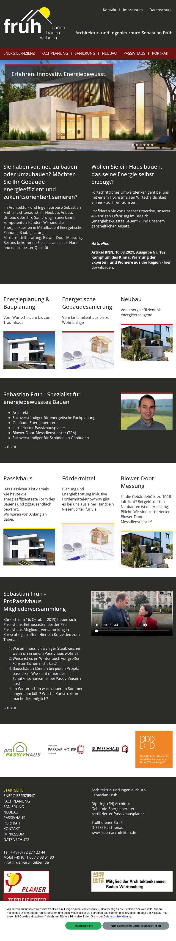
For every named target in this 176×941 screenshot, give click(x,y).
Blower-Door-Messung (138, 481)
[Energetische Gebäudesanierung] (88, 350)
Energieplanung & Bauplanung (26, 302)
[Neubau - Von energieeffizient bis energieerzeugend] (147, 342)
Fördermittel (78, 478)
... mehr (9, 446)
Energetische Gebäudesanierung (87, 302)
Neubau (131, 299)
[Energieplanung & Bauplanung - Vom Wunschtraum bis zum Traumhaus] (29, 350)
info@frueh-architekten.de (26, 862)
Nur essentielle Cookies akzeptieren (136, 926)
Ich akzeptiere (83, 926)
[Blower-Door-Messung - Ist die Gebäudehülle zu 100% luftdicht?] (147, 549)
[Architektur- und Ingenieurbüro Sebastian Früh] (34, 24)
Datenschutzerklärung (117, 916)
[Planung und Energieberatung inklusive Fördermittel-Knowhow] (88, 541)
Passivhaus (18, 478)
